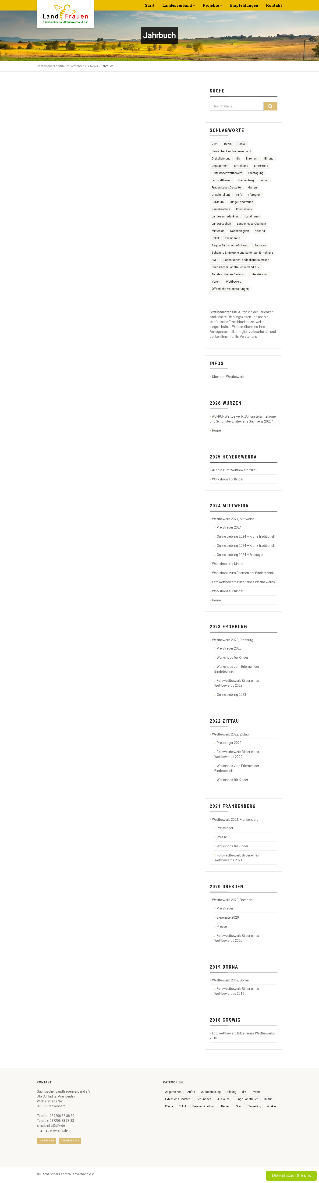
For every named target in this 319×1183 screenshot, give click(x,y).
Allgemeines (173, 1092)
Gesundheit (203, 1099)
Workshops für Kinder (228, 479)
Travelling (254, 1106)
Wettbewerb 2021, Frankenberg (235, 819)
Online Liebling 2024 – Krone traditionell (246, 536)
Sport (239, 1106)
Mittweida (218, 231)
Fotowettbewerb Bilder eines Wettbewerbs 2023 (236, 683)
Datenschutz (70, 1140)
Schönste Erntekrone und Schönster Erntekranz (242, 252)
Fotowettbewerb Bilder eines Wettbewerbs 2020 (236, 938)
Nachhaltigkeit (239, 231)
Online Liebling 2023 (231, 694)
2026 (215, 144)
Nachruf (260, 231)
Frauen (264, 180)
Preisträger (225, 828)
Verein (216, 281)
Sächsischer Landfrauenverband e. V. (236, 267)
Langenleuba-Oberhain (251, 223)
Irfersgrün (254, 194)
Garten (252, 187)
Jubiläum (218, 202)
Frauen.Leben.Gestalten (227, 187)
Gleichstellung (221, 194)
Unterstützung (259, 274)
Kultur (268, 1099)
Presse (222, 837)
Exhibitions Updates (178, 1099)
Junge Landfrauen (241, 202)
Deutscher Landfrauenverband (231, 151)
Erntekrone (261, 165)
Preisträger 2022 (229, 743)
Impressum (47, 1140)
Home (216, 430)
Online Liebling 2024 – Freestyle (240, 555)
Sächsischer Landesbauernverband (246, 260)
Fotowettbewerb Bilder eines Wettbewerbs (243, 582)
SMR (215, 260)
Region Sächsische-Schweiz (230, 245)
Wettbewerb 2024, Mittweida (233, 519)
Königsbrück (244, 209)
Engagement (220, 165)
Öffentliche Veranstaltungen (230, 289)
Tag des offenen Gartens (228, 274)
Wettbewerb (233, 281)
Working (272, 1106)
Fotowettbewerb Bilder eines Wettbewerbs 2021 (236, 857)
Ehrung (268, 158)
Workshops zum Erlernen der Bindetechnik (243, 573)
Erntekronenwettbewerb (227, 173)
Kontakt (274, 5)
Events (256, 1092)
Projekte (211, 5)
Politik (216, 238)
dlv (238, 158)
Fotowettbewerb (222, 180)
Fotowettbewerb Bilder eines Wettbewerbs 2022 (236, 754)
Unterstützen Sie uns (291, 1175)
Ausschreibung (211, 1092)
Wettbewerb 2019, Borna (230, 980)
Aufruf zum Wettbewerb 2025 (234, 470)
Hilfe (239, 194)
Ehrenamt (252, 158)
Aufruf (191, 1092)
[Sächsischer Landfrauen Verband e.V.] (65, 12)
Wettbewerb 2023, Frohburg (232, 640)
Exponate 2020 (228, 917)
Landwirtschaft (221, 223)
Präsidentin (232, 238)
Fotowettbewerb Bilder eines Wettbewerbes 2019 (236, 991)
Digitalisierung (221, 158)
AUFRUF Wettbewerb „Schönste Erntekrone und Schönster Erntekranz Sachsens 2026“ (243, 419)
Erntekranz (241, 165)
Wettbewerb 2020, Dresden (232, 900)
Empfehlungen (244, 5)
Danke (241, 144)
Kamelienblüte (221, 209)
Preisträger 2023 (229, 648)
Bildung (231, 1092)
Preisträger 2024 (229, 527)
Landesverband (177, 5)
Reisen (225, 1106)
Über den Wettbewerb (228, 377)
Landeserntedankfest (226, 216)
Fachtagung (255, 173)
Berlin (228, 144)
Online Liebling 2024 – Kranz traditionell (246, 545)
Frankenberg (246, 180)
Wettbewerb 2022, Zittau (230, 734)
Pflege (169, 1106)
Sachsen (260, 245)
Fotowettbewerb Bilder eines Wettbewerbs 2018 (242, 1035)
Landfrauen (252, 216)
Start (150, 5)
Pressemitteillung (203, 1106)
